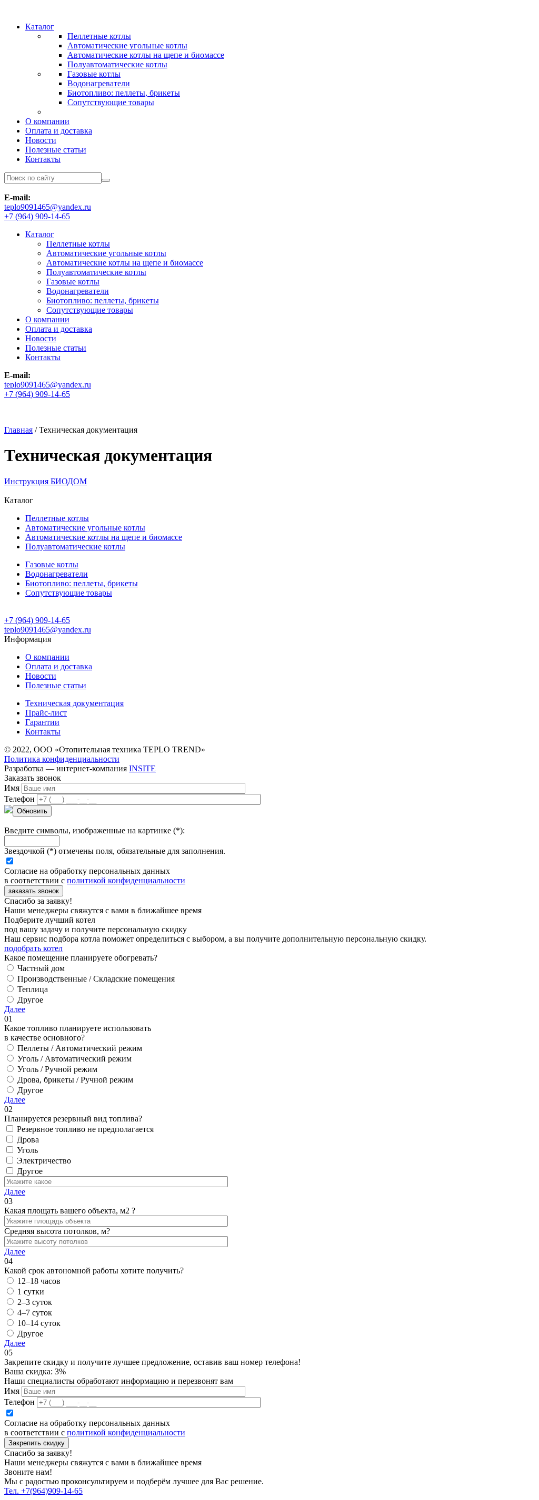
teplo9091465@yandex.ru (47, 206)
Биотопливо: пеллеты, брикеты (123, 92)
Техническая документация (74, 703)
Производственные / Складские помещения (96, 978)
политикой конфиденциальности (126, 880)
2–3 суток (34, 1302)
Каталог (39, 26)
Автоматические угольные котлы (127, 45)
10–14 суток (39, 1323)
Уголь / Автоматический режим (74, 1058)
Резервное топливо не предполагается (85, 1129)
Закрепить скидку (36, 1443)
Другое (30, 999)
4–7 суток (34, 1312)
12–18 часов (39, 1281)
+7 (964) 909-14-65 (37, 216)
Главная (18, 429)
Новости (40, 140)
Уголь (27, 1150)
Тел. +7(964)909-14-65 (43, 1490)
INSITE (142, 768)
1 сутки (30, 1291)
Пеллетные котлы (99, 36)
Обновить (32, 811)
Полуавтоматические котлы (117, 64)
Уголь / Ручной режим (57, 1069)
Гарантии (42, 722)
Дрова (28, 1139)
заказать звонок (33, 891)
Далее (14, 1009)
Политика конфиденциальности (61, 758)
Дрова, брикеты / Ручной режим (75, 1079)
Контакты (43, 159)
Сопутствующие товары (110, 102)
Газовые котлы (94, 73)
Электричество (44, 1160)
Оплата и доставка (58, 130)
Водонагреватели (98, 83)
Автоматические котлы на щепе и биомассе (145, 54)
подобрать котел (33, 948)
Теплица (32, 989)
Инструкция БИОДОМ (45, 481)
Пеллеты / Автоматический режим (79, 1048)
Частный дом (41, 968)
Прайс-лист (46, 712)
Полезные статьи (55, 149)
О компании (47, 121)
